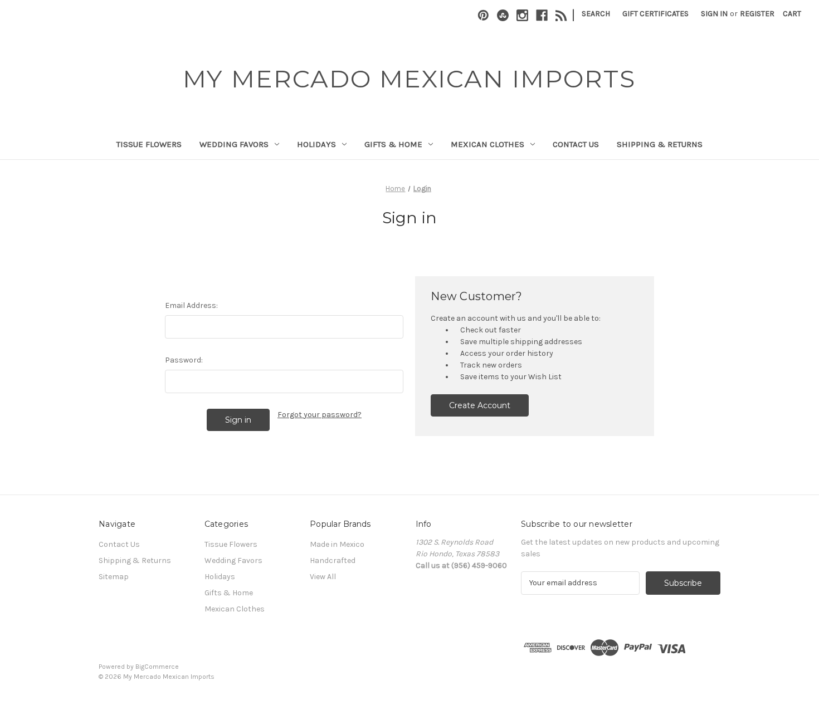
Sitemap (114, 576)
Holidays (316, 144)
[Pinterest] (483, 15)
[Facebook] (542, 15)
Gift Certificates (655, 13)
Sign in (714, 13)
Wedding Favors (234, 144)
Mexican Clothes (487, 144)
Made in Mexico (337, 544)
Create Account (479, 405)
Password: (184, 360)
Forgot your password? (319, 414)
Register (757, 13)
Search (596, 13)
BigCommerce (157, 666)
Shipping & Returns (660, 144)
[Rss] (561, 15)
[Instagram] (522, 15)
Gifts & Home (393, 144)
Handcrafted (332, 560)
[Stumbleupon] (503, 15)
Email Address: (191, 305)
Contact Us (576, 144)
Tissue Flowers (149, 144)
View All (323, 576)
